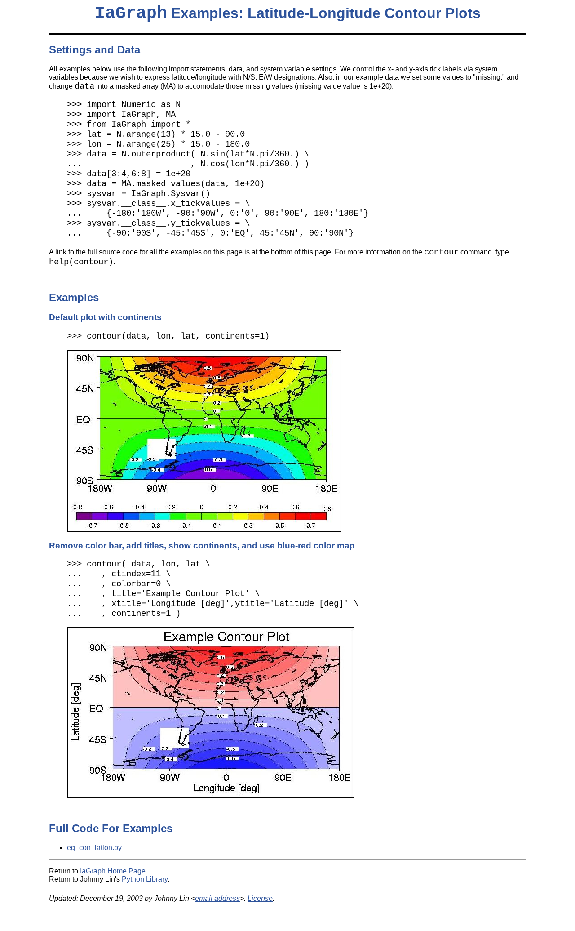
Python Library (145, 879)
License (260, 898)
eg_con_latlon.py (94, 847)
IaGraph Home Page (113, 871)
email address (217, 898)
